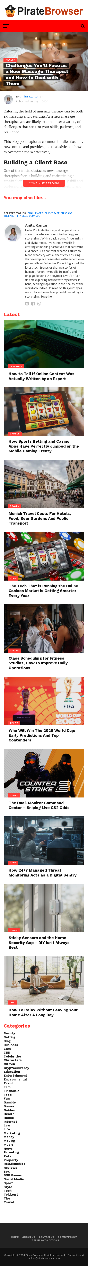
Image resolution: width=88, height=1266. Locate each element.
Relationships (14, 1164)
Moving (9, 1141)
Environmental (15, 1079)
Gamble (10, 1102)
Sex (7, 1171)
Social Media (14, 1179)
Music (8, 1145)
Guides (9, 1110)
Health (9, 1114)
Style (8, 1187)
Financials (11, 1091)
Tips (7, 1198)
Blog (7, 1041)
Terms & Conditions (45, 1240)
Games (9, 1106)
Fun (7, 1098)
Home (15, 1237)
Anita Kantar (29, 96)
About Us (28, 1237)
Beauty (9, 1033)
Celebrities (13, 1056)
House (9, 1118)
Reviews (10, 1168)
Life (7, 1129)
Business (11, 1045)
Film (7, 1087)
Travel (9, 1202)
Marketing (12, 1133)
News (8, 1148)
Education (12, 1072)
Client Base (52, 213)
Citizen (9, 1064)
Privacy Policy (67, 1237)
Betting (9, 1037)
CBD (7, 1052)
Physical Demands (28, 216)
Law (7, 1125)
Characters (13, 1060)
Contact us (46, 1237)
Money (9, 1137)
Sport (8, 1183)
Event (8, 1083)
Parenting (11, 1152)
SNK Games (13, 1175)
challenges (35, 213)
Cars (7, 1049)
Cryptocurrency (16, 1068)
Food (8, 1095)
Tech (7, 1191)
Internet (10, 1122)
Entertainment (15, 1075)
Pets (7, 1156)
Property (11, 1160)
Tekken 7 (11, 1194)
